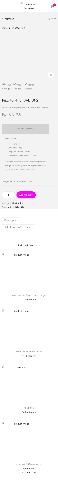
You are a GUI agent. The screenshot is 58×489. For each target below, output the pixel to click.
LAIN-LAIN (19, 207)
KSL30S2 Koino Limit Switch (29, 351)
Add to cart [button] (30, 472)
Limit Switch (18, 203)
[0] (52, 6)
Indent (11, 207)
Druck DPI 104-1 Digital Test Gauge (29, 295)
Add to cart (26, 195)
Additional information (18, 227)
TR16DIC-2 (29, 408)
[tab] (29, 220)
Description (11, 220)
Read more (30, 299)
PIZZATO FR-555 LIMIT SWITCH (29, 464)
